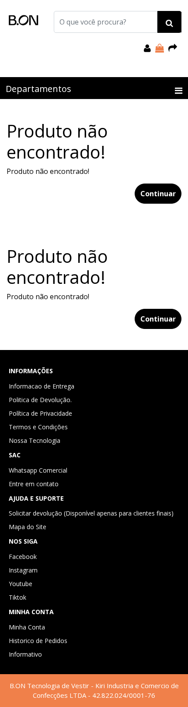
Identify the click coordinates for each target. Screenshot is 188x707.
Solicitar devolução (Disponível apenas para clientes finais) (91, 513)
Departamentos (38, 89)
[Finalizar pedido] (172, 48)
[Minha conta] (147, 48)
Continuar (158, 193)
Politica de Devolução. (40, 400)
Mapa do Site (27, 527)
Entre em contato (34, 484)
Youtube (20, 584)
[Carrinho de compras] (159, 48)
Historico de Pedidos (38, 640)
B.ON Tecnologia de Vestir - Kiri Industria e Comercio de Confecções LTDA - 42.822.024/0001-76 (94, 690)
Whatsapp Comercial (38, 470)
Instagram (23, 570)
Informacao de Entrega (41, 386)
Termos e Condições (38, 427)
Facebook (23, 556)
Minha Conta (27, 627)
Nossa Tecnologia (34, 440)
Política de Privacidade (40, 413)
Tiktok (17, 597)
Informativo (25, 654)
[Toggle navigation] (178, 90)
